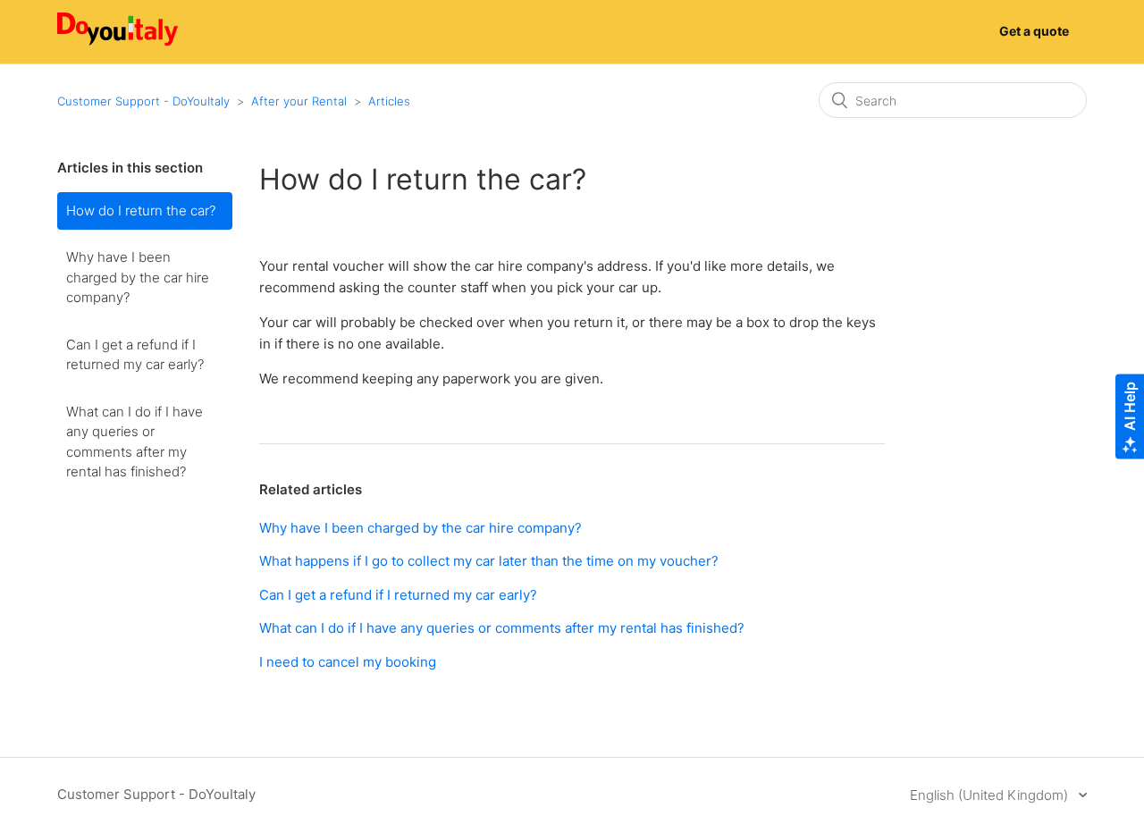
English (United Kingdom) (991, 795)
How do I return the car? (140, 210)
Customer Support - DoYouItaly (143, 101)
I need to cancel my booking (347, 661)
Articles (389, 101)
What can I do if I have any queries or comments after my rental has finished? (134, 442)
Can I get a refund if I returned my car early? (135, 355)
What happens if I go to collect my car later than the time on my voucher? (489, 560)
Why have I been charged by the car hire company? (137, 277)
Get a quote (1034, 30)
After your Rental (299, 101)
